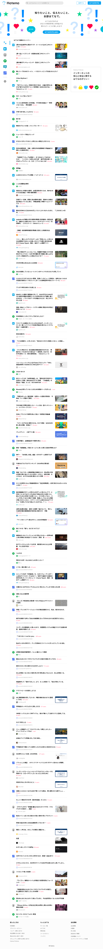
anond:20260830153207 (25, 749)
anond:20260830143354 (25, 632)
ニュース (20, 137)
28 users (59, 659)
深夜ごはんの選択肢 (22, 594)
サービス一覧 (44, 926)
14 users (18, 245)
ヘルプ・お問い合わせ (16, 931)
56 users (34, 105)
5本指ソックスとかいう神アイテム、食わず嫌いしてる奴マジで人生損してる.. (41, 713)
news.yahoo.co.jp (23, 91)
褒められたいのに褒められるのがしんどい (29, 666)
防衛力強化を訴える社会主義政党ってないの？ (31, 823)
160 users (32, 327)
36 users (43, 441)
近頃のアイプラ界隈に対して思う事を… (28, 738)
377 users (19, 683)
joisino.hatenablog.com (24, 179)
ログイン (81, 3)
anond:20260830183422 (25, 686)
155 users (19, 513)
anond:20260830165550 (25, 709)
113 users (46, 666)
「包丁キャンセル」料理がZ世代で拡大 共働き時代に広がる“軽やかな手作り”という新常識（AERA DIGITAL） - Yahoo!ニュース (34, 87)
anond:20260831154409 (25, 290)
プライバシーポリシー (16, 928)
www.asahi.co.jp (22, 153)
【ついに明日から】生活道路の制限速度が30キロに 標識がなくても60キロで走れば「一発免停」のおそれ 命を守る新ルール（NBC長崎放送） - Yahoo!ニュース (34, 352)
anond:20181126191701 (24, 668)
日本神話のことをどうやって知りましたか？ (30, 316)
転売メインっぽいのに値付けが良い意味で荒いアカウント (34, 816)
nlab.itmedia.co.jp (23, 164)
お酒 (19, 693)
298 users (63, 587)
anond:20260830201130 (25, 647)
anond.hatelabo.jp (23, 436)
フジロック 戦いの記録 (23, 872)
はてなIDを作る (94, 3)
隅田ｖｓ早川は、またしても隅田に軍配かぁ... (30, 830)
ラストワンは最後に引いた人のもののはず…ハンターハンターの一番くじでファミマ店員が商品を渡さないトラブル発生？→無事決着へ (34, 325)
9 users (18, 343)
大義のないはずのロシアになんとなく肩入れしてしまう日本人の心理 (38, 587)
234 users (46, 175)
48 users (39, 192)
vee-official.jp (22, 367)
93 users (36, 112)
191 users (25, 300)
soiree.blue (21, 336)
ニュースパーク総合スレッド (25, 134)
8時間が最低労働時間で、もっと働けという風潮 (31, 652)
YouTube (20, 274)
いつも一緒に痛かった (23, 567)
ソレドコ (42, 936)
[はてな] (10, 3)
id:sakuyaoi (21, 885)
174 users (50, 502)
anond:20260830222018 (25, 614)
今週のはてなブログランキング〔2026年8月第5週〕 (33, 463)
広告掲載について (75, 936)
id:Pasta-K (21, 894)
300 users (48, 537)
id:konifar (20, 786)
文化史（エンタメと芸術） (25, 319)
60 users (18, 775)
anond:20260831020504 (25, 569)
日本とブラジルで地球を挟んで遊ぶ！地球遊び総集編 (33, 414)
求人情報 (73, 931)
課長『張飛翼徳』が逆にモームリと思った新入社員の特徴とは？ (36, 448)
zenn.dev (20, 267)
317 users (41, 754)
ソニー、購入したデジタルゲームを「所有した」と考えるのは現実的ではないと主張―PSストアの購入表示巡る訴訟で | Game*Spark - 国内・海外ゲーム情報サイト (34, 241)
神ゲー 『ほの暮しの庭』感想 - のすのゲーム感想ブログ (34, 454)
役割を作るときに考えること (25, 782)
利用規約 (12, 926)
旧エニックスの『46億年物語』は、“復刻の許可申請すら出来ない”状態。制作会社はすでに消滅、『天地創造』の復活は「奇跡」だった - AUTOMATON (34, 380)
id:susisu (20, 851)
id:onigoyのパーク (23, 121)
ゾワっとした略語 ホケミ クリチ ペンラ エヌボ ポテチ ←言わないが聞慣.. (40, 762)
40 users (50, 520)
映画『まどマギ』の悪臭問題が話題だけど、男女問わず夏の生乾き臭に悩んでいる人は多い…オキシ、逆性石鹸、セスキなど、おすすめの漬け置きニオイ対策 (34, 474)
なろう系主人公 (21, 722)
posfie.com (21, 504)
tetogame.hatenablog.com (25, 459)
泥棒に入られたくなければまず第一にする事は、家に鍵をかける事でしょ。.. (40, 791)
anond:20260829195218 (25, 867)
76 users (34, 425)
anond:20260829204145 (25, 858)
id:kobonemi (21, 910)
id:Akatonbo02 (22, 742)
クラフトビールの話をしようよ (26, 690)
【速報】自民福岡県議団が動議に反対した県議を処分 (33, 230)
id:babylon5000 (22, 876)
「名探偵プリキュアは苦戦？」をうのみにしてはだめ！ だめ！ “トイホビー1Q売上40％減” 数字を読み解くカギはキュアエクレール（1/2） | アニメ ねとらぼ (34, 159)
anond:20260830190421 (25, 661)
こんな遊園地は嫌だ (22, 184)
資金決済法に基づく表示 (16, 936)
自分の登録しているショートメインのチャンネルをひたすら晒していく (38, 271)
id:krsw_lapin (21, 811)
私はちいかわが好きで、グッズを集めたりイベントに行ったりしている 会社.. (40, 643)
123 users (28, 334)
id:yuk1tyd (21, 778)
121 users (43, 706)
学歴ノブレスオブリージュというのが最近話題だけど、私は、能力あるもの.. (40, 609)
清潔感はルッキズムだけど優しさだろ (28, 706)
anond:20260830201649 (25, 639)
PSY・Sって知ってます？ (24, 96)
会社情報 (73, 926)
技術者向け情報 (75, 933)
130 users (28, 309)
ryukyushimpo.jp (22, 515)
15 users (18, 645)
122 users (19, 355)
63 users (45, 126)
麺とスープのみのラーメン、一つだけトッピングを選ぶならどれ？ (37, 71)
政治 (19, 654)
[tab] (5, 43)
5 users (53, 141)
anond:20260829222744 (25, 767)
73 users (29, 89)
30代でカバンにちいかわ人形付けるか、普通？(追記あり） (35, 856)
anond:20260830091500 (25, 825)
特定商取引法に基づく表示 (17, 933)
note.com (20, 540)
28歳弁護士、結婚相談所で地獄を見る (28, 441)
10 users (18, 55)
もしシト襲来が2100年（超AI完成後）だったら (31, 800)
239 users (19, 675)
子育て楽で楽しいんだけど (24, 112)
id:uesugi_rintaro (22, 834)
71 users (41, 891)
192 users (38, 432)
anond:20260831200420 (25, 114)
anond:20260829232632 (25, 623)
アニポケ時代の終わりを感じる (26, 287)
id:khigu (20, 605)
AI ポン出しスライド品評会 (24, 847)
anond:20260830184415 (25, 677)
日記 (19, 374)
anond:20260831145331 (25, 345)
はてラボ (42, 928)
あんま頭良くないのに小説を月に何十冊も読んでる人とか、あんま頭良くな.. (40, 673)
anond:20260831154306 (25, 283)
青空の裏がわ (20, 334)
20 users (18, 416)
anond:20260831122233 (25, 443)
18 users (58, 747)
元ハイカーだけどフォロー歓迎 (26, 914)
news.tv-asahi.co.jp (23, 401)
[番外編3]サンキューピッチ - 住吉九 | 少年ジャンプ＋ (33, 62)
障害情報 (42, 931)
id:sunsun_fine (22, 734)
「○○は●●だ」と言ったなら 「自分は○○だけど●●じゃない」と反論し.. (40, 341)
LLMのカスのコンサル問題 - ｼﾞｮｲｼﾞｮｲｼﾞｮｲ (29, 175)
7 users (48, 823)
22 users (33, 629)
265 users (38, 636)
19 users (34, 407)
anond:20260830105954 (25, 802)
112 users (46, 256)
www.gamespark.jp (23, 247)
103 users (44, 382)
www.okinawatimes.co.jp (25, 206)
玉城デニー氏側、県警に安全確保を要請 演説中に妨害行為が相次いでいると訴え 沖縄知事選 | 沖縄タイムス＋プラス (34, 201)
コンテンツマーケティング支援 (79, 939)
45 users (33, 567)
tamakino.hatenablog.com (25, 195)
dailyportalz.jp (22, 410)
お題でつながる (22, 901)
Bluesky (20, 392)
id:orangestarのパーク (24, 556)
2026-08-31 (20, 371)
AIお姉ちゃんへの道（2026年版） (27, 754)
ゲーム (20, 81)
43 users (18, 232)
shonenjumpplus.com (24, 49)
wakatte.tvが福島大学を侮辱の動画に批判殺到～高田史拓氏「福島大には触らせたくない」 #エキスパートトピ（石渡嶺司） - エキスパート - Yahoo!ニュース (34, 221)
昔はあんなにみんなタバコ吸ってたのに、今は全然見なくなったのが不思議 (40, 898)
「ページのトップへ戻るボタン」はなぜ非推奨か (31, 520)
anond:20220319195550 (25, 589)
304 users (46, 476)
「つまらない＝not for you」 (25, 636)
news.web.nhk (22, 312)
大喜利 (20, 186)
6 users (37, 782)
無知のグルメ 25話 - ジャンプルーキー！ (29, 126)
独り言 (18, 119)
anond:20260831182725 (25, 144)
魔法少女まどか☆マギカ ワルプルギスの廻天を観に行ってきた (36, 659)
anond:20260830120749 (25, 795)
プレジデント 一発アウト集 (25, 432)
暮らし (20, 563)
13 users (25, 485)
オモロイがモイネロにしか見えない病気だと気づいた (33, 141)
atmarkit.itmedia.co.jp (24, 428)
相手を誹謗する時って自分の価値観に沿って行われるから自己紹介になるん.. (40, 618)
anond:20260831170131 (25, 215)
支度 (17, 838)
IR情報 (72, 928)
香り (19, 531)
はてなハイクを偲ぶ (23, 917)
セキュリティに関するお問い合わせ (19, 939)
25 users (23, 47)
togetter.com (21, 258)
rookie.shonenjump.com (25, 130)
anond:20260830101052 (25, 818)
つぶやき (19, 553)
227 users (36, 398)
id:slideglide (21, 758)
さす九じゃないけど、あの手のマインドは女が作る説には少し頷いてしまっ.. (40, 863)
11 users (18, 64)
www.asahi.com (22, 107)
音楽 (19, 98)
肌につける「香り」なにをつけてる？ (28, 528)
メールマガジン (44, 933)
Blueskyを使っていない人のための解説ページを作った (33, 389)
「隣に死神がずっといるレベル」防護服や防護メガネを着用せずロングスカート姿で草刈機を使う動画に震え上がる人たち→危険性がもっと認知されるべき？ (34, 254)
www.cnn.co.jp (22, 549)
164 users (22, 203)
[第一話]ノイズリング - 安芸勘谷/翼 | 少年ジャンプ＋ (33, 53)
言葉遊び (20, 170)
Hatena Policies (14, 941)
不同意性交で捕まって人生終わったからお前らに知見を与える (35, 747)
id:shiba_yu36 (22, 702)
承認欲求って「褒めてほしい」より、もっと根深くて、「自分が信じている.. (40, 682)
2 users (33, 872)
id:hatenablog (22, 468)
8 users (18, 620)
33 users (32, 150)
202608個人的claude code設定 (26, 263)
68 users (32, 580)
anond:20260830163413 (25, 725)
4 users (26, 907)
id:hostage (21, 843)
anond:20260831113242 (25, 488)
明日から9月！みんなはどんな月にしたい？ (30, 560)
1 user (53, 389)
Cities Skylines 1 (21, 78)
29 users (39, 287)
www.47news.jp (22, 235)
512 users (57, 856)
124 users (32, 546)
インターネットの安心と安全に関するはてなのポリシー (82, 74)
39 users (49, 161)
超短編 (18, 168)
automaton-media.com (24, 385)
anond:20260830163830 (25, 718)
